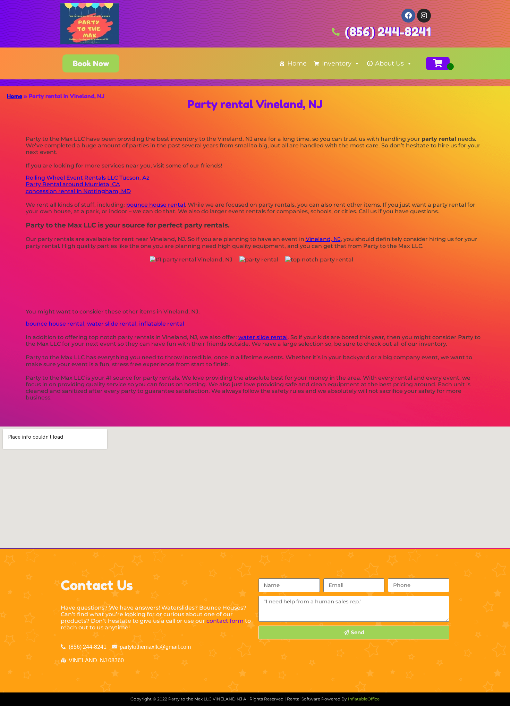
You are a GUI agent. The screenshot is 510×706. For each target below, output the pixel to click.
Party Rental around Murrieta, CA (73, 184)
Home (297, 63)
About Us (389, 63)
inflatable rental (161, 323)
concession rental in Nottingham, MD (78, 191)
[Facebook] (408, 16)
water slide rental (111, 323)
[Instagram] (424, 16)
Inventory (336, 63)
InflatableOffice (364, 698)
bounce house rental (155, 204)
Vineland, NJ (323, 239)
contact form (225, 621)
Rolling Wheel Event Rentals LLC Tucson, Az (87, 177)
